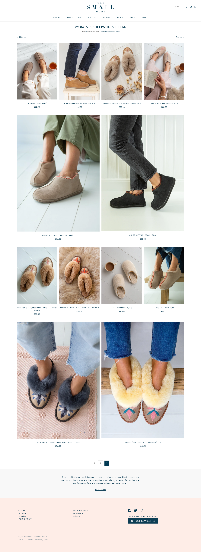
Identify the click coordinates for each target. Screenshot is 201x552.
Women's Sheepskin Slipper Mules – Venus (122, 103)
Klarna (76, 516)
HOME (120, 17)
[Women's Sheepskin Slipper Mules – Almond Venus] (37, 275)
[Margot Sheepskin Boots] (164, 275)
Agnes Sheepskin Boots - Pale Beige (58, 235)
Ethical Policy (24, 519)
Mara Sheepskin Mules (122, 308)
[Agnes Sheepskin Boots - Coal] (142, 173)
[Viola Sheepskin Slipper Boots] (164, 71)
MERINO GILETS (74, 17)
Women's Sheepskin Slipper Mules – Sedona (79, 307)
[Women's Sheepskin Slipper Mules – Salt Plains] (58, 380)
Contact (22, 510)
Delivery (22, 513)
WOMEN (106, 17)
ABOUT (145, 17)
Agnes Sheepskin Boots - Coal (143, 235)
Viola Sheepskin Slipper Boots (164, 103)
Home (84, 31)
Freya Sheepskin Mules (37, 103)
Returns (22, 516)
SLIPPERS (92, 17)
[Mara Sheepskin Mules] (121, 275)
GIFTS (132, 17)
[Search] (185, 7)
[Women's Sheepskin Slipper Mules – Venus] (121, 71)
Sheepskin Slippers (93, 31)
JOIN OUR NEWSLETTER (143, 521)
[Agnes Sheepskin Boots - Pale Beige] (58, 173)
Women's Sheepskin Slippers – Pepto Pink (142, 442)
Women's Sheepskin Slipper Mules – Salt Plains (58, 442)
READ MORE (100, 489)
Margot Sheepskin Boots (164, 308)
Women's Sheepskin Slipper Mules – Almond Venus (37, 309)
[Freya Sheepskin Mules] (37, 71)
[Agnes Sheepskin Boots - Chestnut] (79, 71)
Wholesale (78, 513)
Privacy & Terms (80, 510)
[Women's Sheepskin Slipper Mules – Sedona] (79, 275)
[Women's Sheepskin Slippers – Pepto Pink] (142, 380)
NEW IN (56, 17)
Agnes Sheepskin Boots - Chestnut (79, 103)
